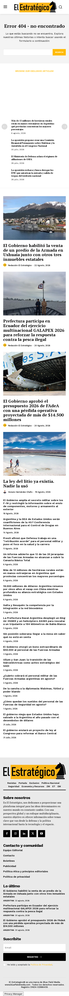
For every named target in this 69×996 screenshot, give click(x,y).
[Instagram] (15, 833)
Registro (32, 957)
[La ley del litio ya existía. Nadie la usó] (34, 454)
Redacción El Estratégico (20, 265)
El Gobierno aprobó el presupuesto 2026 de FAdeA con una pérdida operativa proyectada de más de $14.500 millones (33, 410)
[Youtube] (41, 833)
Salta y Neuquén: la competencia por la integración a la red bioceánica (28, 607)
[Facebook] (6, 833)
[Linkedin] (24, 833)
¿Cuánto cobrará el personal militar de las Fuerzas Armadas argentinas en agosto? (30, 677)
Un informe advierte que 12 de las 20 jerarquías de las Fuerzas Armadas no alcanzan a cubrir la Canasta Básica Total (33, 557)
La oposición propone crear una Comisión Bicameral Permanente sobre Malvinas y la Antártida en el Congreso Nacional (32, 142)
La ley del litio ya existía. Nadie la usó (28, 483)
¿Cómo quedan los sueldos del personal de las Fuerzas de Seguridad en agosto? (33, 703)
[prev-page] (4, 127)
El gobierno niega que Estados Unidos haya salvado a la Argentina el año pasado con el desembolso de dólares (31, 717)
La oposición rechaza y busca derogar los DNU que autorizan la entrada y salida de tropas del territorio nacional (32, 172)
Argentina (8, 901)
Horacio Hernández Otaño (20, 492)
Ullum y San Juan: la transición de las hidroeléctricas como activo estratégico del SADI (31, 662)
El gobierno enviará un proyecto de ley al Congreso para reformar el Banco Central (29, 732)
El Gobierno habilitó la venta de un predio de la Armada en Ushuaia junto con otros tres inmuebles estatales (33, 252)
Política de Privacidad (41, 964)
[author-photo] (5, 265)
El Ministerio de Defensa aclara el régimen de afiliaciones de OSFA (34, 158)
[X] (32, 833)
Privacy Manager (13, 993)
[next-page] (64, 127)
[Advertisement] (34, 98)
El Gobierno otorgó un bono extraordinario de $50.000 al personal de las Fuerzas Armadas (32, 648)
